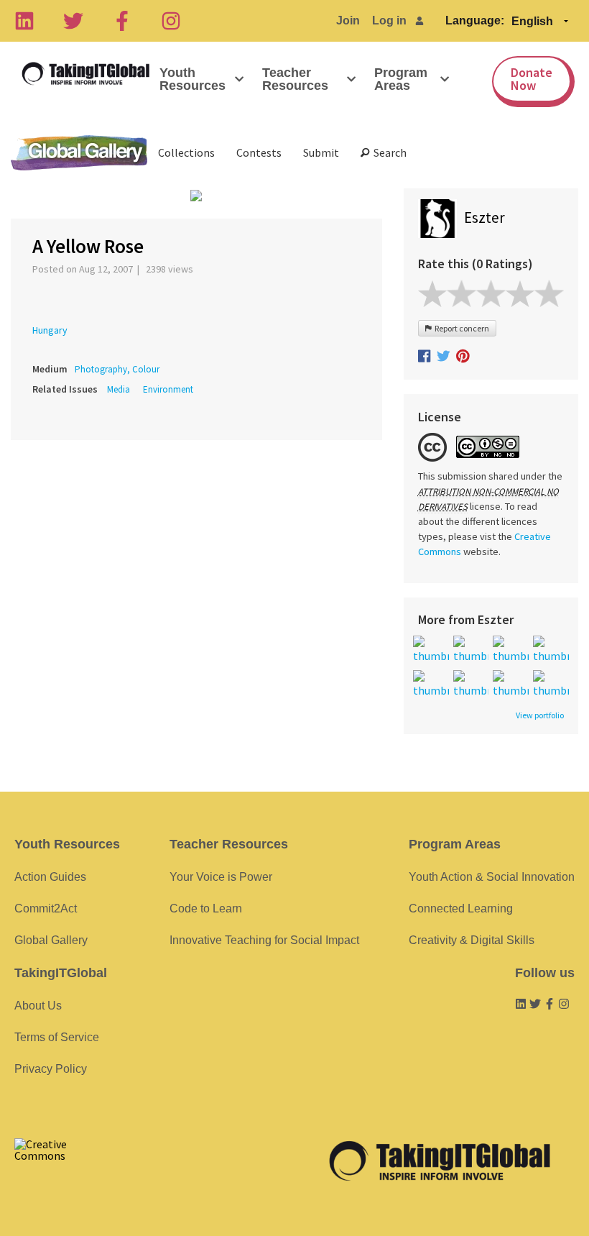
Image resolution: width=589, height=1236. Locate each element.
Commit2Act (45, 908)
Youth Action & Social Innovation (492, 877)
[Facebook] (122, 21)
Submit (321, 152)
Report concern (460, 328)
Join (348, 20)
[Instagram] (171, 21)
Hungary (50, 330)
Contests (259, 152)
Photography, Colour (117, 369)
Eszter (484, 217)
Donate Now (531, 78)
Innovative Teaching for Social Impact (264, 940)
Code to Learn (206, 908)
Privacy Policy (50, 1069)
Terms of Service (56, 1037)
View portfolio (540, 715)
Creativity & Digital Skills (471, 940)
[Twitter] (73, 21)
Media (118, 389)
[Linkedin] (24, 21)
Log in (389, 20)
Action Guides (50, 877)
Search (388, 152)
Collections (186, 152)
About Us (38, 1005)
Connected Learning (461, 908)
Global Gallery (79, 152)
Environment (168, 389)
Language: (474, 20)
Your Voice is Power (221, 877)
